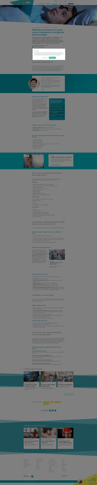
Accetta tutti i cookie (52, 57)
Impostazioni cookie (45, 57)
